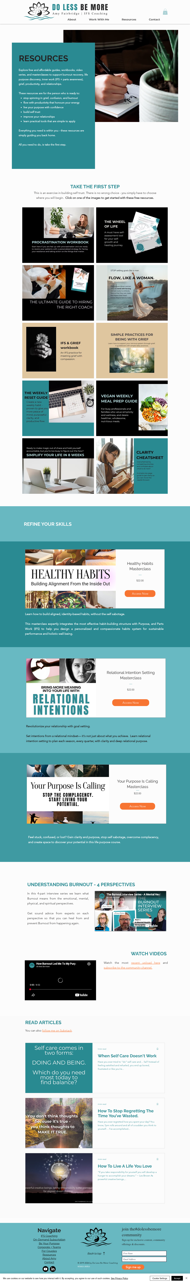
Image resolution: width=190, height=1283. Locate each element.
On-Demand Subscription (49, 1239)
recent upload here (145, 962)
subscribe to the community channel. (128, 967)
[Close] (186, 1278)
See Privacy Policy (119, 1278)
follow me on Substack (57, 1030)
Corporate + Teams (49, 1247)
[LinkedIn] (53, 1269)
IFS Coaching (49, 1235)
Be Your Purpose (49, 1243)
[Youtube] (45, 1269)
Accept (177, 1278)
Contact (49, 1262)
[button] (99, 19)
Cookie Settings (159, 1278)
